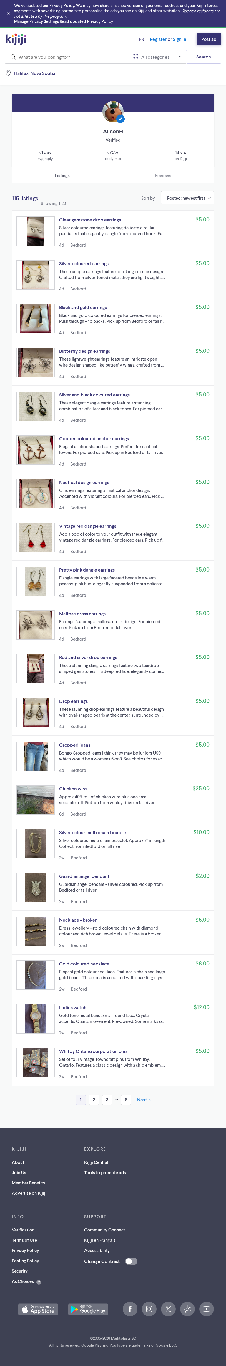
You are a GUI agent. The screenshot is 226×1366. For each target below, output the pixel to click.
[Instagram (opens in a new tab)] (149, 1309)
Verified (113, 139)
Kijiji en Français (100, 1240)
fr (141, 39)
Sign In (179, 39)
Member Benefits (28, 1182)
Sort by (148, 198)
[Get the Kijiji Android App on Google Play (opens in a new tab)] (88, 1309)
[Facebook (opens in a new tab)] (130, 1309)
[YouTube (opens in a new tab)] (206, 1309)
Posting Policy (25, 1260)
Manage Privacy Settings (36, 21)
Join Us (19, 1172)
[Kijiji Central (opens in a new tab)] (187, 1309)
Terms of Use (24, 1240)
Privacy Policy (25, 1250)
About (18, 1162)
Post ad (209, 39)
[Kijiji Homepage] (16, 39)
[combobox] (66, 57)
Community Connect (104, 1229)
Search (203, 56)
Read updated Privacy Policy (86, 21)
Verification (23, 1229)
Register (158, 39)
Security (20, 1271)
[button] (113, 232)
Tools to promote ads (105, 1172)
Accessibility (97, 1250)
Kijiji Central (96, 1162)
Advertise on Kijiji (29, 1193)
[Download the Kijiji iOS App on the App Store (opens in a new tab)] (38, 1309)
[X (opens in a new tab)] (168, 1309)
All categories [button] (155, 57)
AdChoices (23, 1281)
